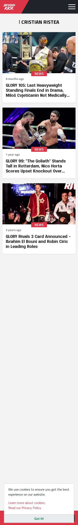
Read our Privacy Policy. (24, 507)
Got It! (39, 518)
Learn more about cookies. (26, 502)
